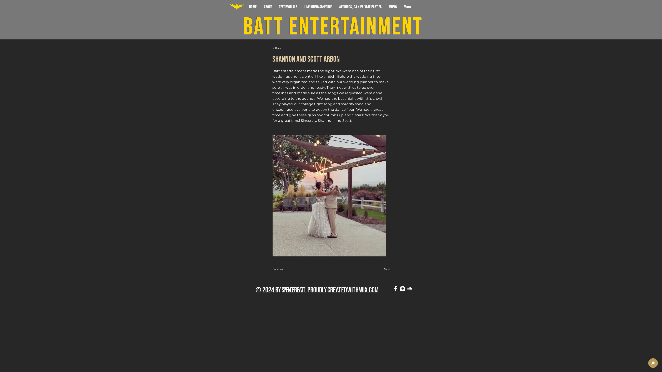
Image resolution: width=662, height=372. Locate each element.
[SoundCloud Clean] (409, 288)
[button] (284, 48)
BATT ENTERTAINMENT (333, 27)
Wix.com (369, 290)
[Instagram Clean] (402, 288)
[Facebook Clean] (395, 288)
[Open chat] (653, 363)
